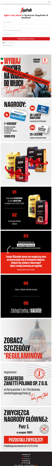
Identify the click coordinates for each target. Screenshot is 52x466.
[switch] (3, 42)
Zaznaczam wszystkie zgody (10, 42)
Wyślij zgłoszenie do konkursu (26, 39)
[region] (26, 33)
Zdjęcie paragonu (7, 34)
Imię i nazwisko (7, 22)
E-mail (4, 26)
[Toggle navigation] (49, 2)
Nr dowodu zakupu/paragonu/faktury (12, 30)
